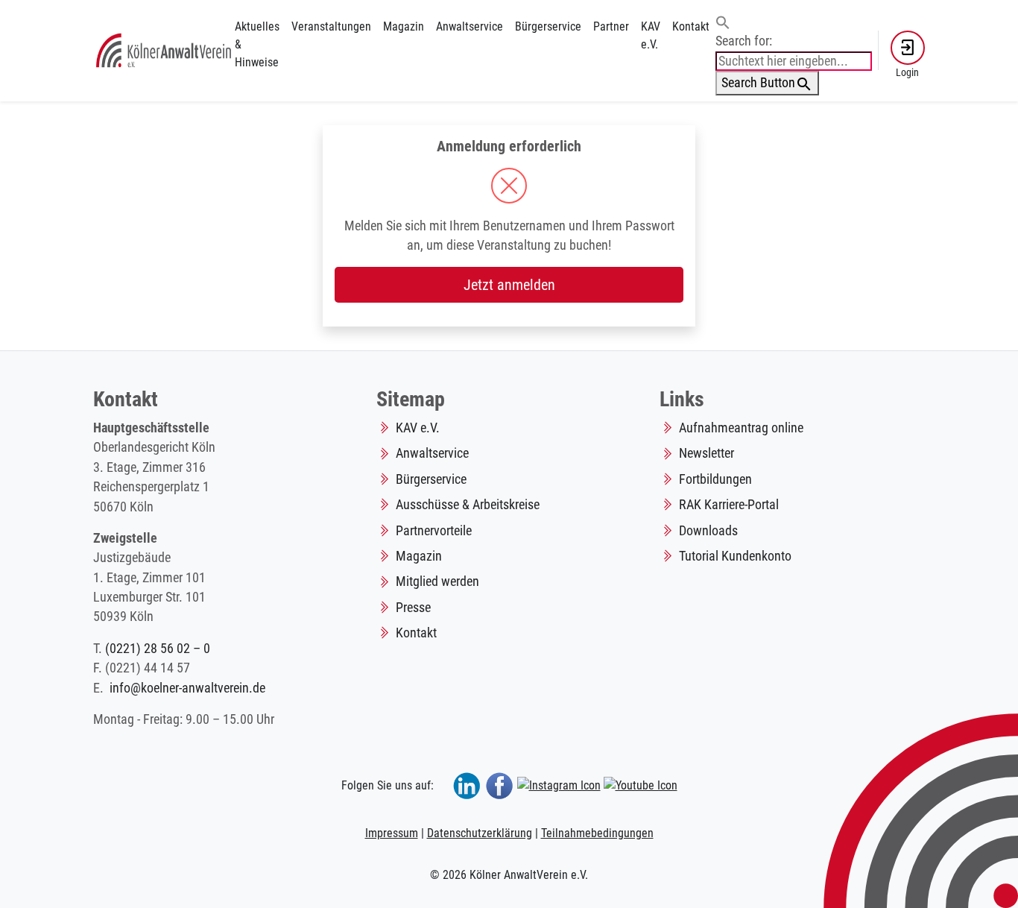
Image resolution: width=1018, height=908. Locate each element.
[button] (722, 21)
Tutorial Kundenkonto (735, 556)
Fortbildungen (715, 479)
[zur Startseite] (164, 49)
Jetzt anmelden (509, 285)
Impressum (391, 833)
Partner (611, 26)
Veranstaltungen (331, 26)
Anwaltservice (469, 26)
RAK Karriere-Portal (729, 504)
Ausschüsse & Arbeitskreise (468, 504)
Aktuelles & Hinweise (257, 44)
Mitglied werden (437, 581)
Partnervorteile (434, 530)
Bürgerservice (548, 26)
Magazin (403, 26)
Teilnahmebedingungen (597, 833)
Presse (413, 607)
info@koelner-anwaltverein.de (187, 688)
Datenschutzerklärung (479, 833)
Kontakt (690, 26)
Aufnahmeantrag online (741, 427)
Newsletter (706, 453)
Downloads (708, 530)
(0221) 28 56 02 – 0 (157, 648)
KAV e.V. (650, 35)
